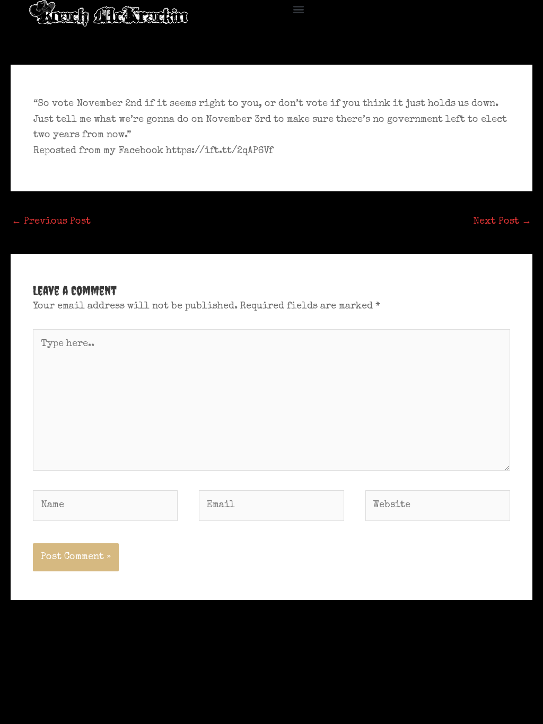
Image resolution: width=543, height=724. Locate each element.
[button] (299, 8)
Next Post (502, 221)
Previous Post (51, 221)
